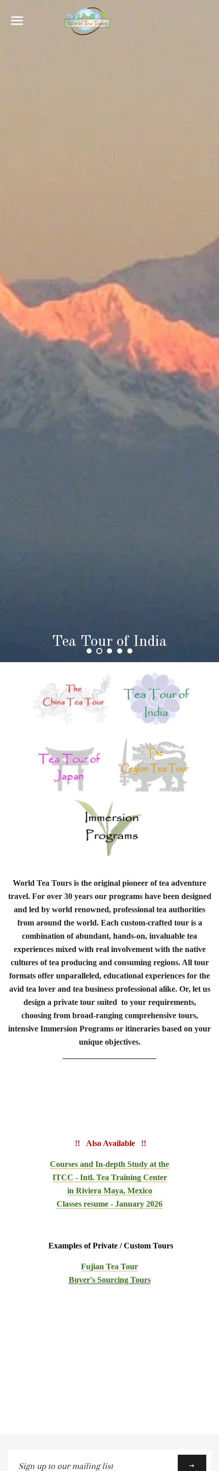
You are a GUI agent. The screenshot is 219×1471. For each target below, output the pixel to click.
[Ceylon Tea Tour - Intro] (153, 790)
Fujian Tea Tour (109, 1266)
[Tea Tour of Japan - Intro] (70, 790)
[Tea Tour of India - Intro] (156, 725)
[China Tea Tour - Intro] (71, 725)
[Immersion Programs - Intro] (109, 856)
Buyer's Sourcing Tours (110, 1279)
